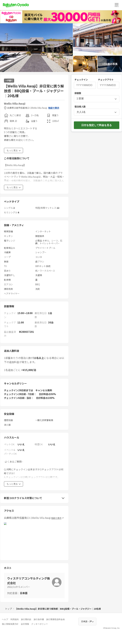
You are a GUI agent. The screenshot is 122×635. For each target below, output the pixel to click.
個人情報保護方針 (10, 624)
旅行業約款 (26, 619)
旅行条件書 (39, 619)
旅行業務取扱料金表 (55, 619)
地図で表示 (53, 107)
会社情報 (25, 624)
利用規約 (14, 619)
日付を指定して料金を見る (96, 125)
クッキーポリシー (39, 624)
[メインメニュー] (116, 5)
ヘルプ (5, 619)
